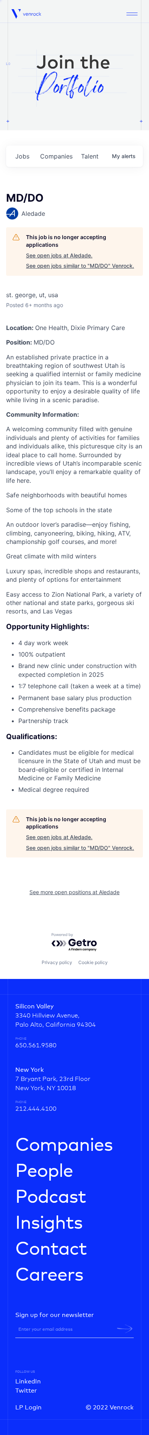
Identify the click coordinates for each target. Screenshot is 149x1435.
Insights (49, 1223)
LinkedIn (28, 1381)
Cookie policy (93, 962)
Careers (49, 1275)
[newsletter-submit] (125, 1329)
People (44, 1171)
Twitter (26, 1391)
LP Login (28, 1407)
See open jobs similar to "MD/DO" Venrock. (80, 265)
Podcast (50, 1197)
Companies (64, 1145)
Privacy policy (57, 962)
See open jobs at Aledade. (59, 255)
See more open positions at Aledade (74, 892)
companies (56, 156)
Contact (51, 1249)
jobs (22, 156)
